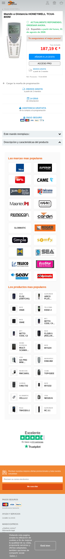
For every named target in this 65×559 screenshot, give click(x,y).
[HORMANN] (20, 252)
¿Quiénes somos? (9, 528)
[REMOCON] (20, 216)
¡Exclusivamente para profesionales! (45, 63)
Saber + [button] (13, 555)
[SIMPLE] (20, 240)
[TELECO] (20, 264)
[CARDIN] (45, 216)
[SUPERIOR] (45, 167)
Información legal (8, 530)
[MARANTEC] (20, 204)
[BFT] (20, 179)
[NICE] (20, 167)
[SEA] (45, 252)
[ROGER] (45, 228)
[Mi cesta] (61, 3)
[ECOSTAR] (45, 264)
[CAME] (45, 179)
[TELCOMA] (45, 192)
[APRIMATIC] (45, 276)
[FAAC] (45, 204)
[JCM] (20, 192)
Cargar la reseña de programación (22, 83)
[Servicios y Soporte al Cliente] (54, 3)
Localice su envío (8, 518)
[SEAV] (20, 276)
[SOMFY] (45, 240)
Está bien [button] (45, 545)
